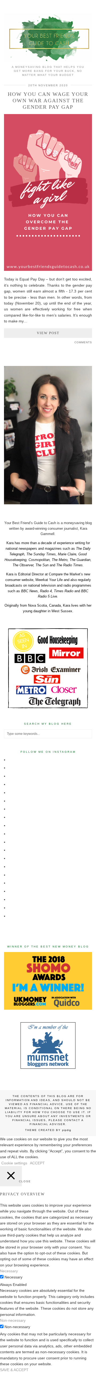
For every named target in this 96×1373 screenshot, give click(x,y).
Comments (83, 342)
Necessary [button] (9, 1271)
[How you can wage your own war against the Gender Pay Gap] (48, 269)
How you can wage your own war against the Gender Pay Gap (48, 100)
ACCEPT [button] (37, 1163)
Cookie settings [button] (14, 1163)
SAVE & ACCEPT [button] (14, 1370)
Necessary (13, 1277)
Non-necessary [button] (13, 1320)
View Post (48, 333)
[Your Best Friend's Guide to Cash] (48, 31)
